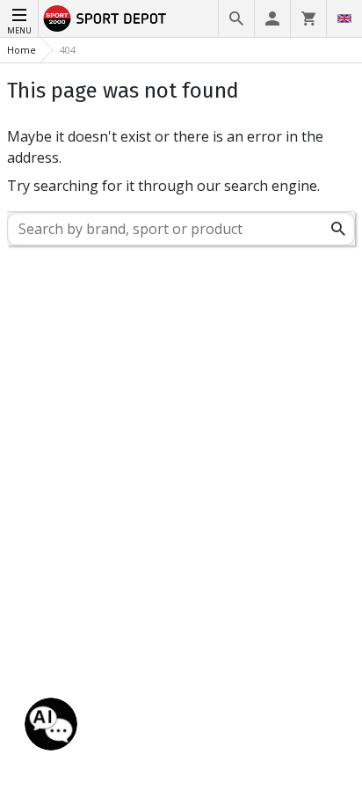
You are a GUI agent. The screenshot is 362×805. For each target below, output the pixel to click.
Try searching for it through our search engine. (163, 185)
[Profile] (272, 18)
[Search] (236, 18)
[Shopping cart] (308, 18)
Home (21, 49)
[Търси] (338, 228)
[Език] (344, 18)
